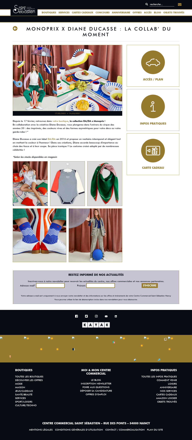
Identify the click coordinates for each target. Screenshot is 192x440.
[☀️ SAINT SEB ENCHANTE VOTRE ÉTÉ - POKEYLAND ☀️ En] (180, 349)
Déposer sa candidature (96, 390)
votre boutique (60, 121)
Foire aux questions (96, 387)
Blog (157, 12)
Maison (20, 387)
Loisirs (172, 383)
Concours (103, 12)
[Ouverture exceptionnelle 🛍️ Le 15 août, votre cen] (108, 349)
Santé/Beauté (23, 394)
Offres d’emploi (96, 394)
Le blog (96, 380)
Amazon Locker (166, 398)
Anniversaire (121, 12)
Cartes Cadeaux (82, 12)
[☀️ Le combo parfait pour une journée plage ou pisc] (156, 349)
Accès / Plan (153, 79)
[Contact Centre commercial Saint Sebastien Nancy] (180, 4)
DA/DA (52, 139)
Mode (18, 383)
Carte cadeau (153, 167)
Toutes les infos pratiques (159, 376)
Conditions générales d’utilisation (79, 429)
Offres (137, 12)
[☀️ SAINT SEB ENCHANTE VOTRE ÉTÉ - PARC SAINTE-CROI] (60, 349)
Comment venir (167, 380)
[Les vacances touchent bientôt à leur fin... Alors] (12, 349)
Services (63, 12)
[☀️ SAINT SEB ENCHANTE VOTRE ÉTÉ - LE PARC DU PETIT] (36, 349)
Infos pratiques (153, 123)
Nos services (168, 391)
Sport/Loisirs (23, 401)
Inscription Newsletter (96, 383)
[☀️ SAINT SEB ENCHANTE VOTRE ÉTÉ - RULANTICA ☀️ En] (132, 349)
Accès (148, 12)
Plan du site (155, 429)
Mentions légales (41, 429)
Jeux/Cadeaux (24, 391)
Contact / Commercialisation (125, 429)
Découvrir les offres (29, 380)
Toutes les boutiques (29, 376)
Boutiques (49, 12)
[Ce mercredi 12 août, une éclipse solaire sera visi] (84, 349)
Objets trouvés (173, 12)
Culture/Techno (26, 405)
